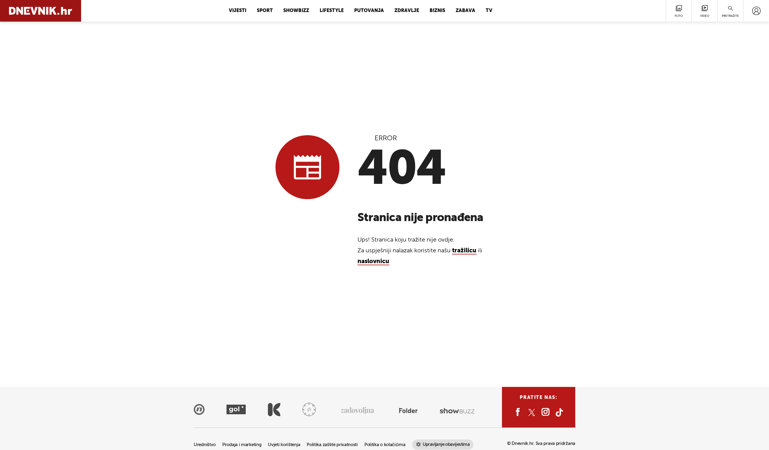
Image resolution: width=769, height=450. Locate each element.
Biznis (437, 10)
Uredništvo (205, 444)
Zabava (465, 10)
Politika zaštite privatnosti (332, 444)
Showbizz (296, 10)
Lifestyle (332, 10)
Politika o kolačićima (385, 444)
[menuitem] (756, 11)
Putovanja (369, 10)
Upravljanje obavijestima (446, 444)
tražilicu (464, 251)
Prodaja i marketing (241, 444)
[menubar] (756, 11)
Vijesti (237, 10)
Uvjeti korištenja (284, 444)
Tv (489, 10)
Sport (265, 10)
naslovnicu (373, 262)
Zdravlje (406, 10)
